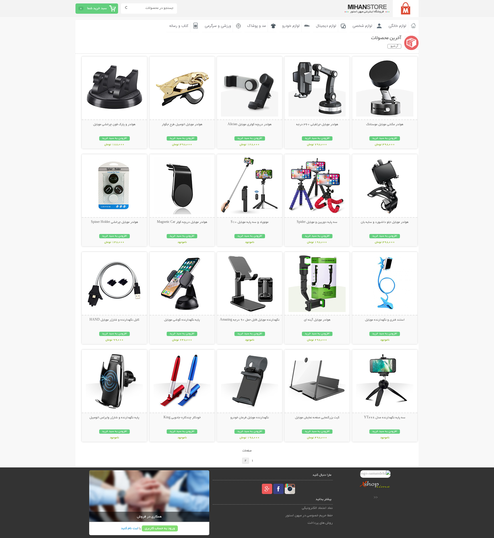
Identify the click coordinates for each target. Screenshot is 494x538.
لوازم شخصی (362, 26)
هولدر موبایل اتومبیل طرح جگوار (182, 124)
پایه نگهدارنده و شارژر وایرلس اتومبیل (114, 417)
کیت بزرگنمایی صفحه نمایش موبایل (317, 417)
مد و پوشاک (256, 26)
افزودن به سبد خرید (384, 138)
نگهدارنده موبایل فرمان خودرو (249, 417)
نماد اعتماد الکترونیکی (317, 508)
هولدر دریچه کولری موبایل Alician (250, 124)
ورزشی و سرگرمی (218, 26)
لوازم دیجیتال (326, 26)
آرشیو (394, 46)
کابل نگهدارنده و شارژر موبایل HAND (114, 320)
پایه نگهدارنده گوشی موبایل (182, 320)
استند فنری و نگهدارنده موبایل (385, 320)
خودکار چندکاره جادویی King (182, 417)
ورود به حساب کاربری (160, 528)
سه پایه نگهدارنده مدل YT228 (384, 417)
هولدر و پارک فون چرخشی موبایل (114, 124)
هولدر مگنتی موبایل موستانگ (384, 124)
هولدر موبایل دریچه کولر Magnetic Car (182, 222)
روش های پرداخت (320, 523)
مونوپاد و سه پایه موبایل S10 (249, 222)
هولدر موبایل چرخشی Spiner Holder (114, 222)
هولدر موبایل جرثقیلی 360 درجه (317, 124)
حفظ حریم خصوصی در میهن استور (309, 515)
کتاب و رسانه (178, 26)
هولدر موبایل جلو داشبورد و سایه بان (385, 222)
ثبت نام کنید (129, 528)
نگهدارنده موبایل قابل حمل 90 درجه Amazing (249, 320)
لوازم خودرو (291, 26)
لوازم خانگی (397, 26)
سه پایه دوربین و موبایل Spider (317, 222)
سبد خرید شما (97, 8)
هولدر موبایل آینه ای (317, 320)
